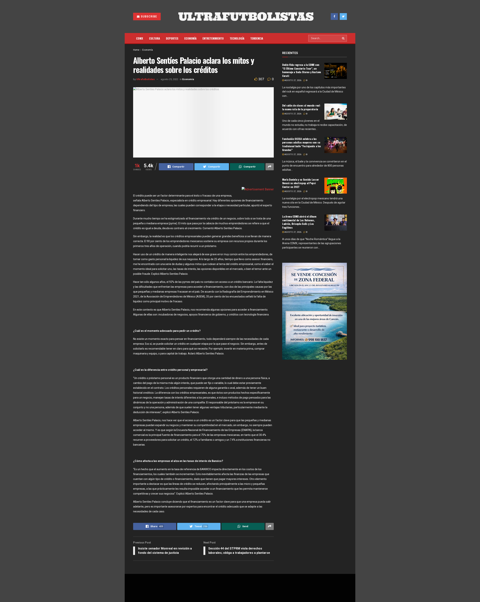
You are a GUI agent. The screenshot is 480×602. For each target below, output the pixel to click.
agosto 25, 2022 (169, 79)
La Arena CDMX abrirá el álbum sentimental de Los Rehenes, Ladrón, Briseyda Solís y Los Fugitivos (299, 221)
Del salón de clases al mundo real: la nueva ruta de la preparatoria (301, 107)
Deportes (172, 38)
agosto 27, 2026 (292, 80)
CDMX (139, 38)
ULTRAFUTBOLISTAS (246, 16)
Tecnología (237, 38)
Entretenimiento (213, 38)
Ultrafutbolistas (145, 79)
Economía (190, 38)
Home (136, 50)
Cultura (154, 38)
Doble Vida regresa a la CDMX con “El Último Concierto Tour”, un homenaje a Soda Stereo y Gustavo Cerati (301, 70)
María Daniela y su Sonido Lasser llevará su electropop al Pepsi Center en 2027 (300, 183)
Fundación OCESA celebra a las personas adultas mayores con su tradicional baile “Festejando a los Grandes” (301, 144)
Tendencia (256, 38)
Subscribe (148, 16)
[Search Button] (343, 38)
